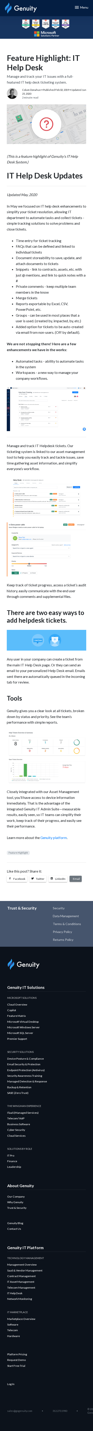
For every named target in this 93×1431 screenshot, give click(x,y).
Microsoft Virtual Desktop (23, 1021)
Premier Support (17, 1038)
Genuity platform (53, 837)
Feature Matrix (16, 1015)
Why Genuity (15, 1202)
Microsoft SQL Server (20, 1033)
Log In (10, 1384)
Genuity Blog (15, 1223)
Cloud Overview (17, 1004)
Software (12, 1324)
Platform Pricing (17, 1354)
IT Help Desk (14, 1293)
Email (76, 878)
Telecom (12, 1330)
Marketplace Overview (21, 1319)
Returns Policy (63, 940)
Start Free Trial (16, 1365)
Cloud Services (16, 1135)
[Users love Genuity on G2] (46, 24)
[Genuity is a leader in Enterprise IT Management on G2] (26, 24)
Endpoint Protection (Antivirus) (26, 1070)
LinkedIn (60, 878)
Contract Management (21, 1276)
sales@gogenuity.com (19, 1410)
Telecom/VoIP (15, 1118)
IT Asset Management (20, 1281)
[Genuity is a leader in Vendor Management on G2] (65, 24)
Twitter (39, 878)
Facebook (19, 878)
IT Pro (10, 1155)
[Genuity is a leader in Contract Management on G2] (55, 24)
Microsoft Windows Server (23, 1027)
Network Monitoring (19, 1299)
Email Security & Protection (23, 1064)
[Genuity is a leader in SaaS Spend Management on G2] (36, 24)
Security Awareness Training (24, 1075)
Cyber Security (16, 1130)
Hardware (13, 1336)
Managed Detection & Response (27, 1081)
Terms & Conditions (67, 924)
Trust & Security (16, 1207)
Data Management (66, 916)
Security (59, 908)
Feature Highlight (18, 852)
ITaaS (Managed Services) (23, 1112)
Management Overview (22, 1264)
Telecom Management (21, 1287)
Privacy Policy (62, 932)
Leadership (14, 1166)
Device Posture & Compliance (25, 1058)
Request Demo (16, 1360)
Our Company (16, 1196)
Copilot (11, 1010)
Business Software (18, 1124)
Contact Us (14, 1228)
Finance (12, 1161)
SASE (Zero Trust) (17, 1093)
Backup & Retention (19, 1087)
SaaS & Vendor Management (24, 1270)
